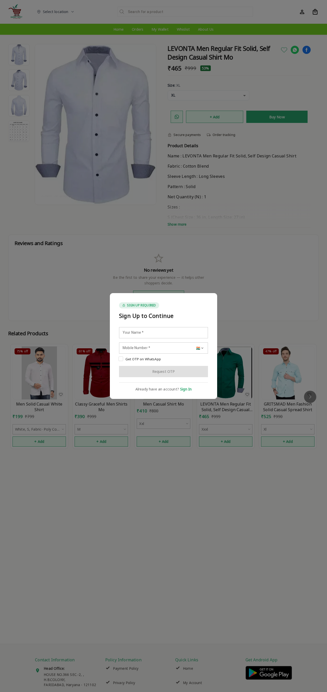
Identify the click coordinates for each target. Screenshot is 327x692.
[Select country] (200, 348)
